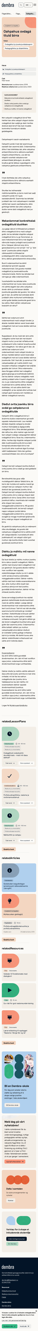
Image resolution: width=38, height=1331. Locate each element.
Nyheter (10, 1200)
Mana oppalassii (25, 763)
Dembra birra (6, 1306)
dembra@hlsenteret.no (10, 1280)
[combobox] (28, 5)
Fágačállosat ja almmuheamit (7, 13)
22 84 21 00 (6, 1282)
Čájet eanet (8, 763)
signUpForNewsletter (13, 1162)
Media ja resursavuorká (10, 1294)
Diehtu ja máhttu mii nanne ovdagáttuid (18, 109)
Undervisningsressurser (16, 1239)
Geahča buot (9, 849)
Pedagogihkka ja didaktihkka (16, 48)
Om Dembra (12, 1244)
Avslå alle (23, 1326)
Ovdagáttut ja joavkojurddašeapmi (18, 44)
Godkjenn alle (8, 1326)
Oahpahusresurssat (9, 1291)
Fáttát (4, 1297)
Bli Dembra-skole (12, 1105)
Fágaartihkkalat (18, 13)
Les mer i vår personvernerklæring (14, 1320)
